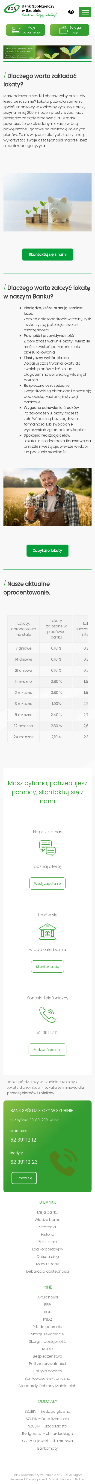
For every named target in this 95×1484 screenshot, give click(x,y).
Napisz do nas (47, 832)
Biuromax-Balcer (72, 1479)
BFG (47, 1304)
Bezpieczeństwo (47, 1356)
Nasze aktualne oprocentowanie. (26, 588)
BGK (47, 1312)
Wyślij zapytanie (47, 883)
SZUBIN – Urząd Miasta (47, 1426)
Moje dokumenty (31, 30)
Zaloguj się (75, 30)
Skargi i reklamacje (47, 1334)
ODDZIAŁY (47, 1401)
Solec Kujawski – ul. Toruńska (47, 1441)
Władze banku (47, 1219)
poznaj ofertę (48, 866)
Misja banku (47, 1212)
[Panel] (71, 11)
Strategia (47, 1227)
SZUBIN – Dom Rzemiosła (47, 1418)
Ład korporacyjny (47, 1249)
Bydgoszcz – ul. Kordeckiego (47, 1433)
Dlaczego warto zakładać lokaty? (40, 80)
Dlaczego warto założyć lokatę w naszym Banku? (46, 292)
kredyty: (23, 1157)
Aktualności (47, 1297)
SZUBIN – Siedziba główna (47, 1411)
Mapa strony (47, 1264)
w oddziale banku (47, 949)
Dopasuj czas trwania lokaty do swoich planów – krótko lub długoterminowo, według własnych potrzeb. (55, 369)
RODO (47, 1349)
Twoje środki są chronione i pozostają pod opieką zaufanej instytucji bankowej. (57, 394)
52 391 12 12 (48, 1032)
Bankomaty (47, 1448)
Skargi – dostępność (47, 1341)
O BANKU (47, 1202)
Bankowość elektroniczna (47, 1378)
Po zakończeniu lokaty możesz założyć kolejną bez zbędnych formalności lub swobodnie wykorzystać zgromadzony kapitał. (55, 418)
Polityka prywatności (47, 1363)
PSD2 (47, 1319)
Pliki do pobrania (47, 1326)
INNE (47, 1287)
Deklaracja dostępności (47, 1271)
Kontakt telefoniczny (47, 998)
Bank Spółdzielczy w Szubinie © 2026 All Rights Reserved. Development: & (47, 1477)
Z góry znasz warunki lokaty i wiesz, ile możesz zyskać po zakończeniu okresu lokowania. (57, 344)
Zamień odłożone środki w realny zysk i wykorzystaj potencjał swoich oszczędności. (57, 319)
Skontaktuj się (47, 966)
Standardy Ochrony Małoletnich (47, 1385)
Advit (52, 1479)
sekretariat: (23, 1135)
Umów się (47, 915)
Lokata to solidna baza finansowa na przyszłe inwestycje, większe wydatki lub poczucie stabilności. (57, 444)
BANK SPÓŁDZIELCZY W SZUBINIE (41, 1110)
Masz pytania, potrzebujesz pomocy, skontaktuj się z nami (47, 792)
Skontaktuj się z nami (47, 254)
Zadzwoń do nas (47, 1049)
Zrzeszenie (47, 1241)
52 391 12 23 (23, 1162)
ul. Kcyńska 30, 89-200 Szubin (34, 1119)
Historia (47, 1234)
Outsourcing (47, 1256)
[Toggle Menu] (85, 12)
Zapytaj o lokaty (47, 550)
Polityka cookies (47, 1371)
